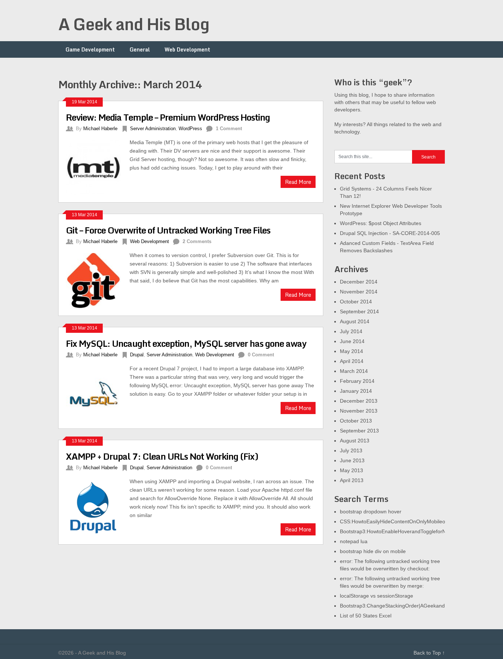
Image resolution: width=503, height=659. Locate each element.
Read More (298, 182)
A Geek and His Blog (133, 24)
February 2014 (357, 381)
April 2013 (351, 480)
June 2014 (352, 341)
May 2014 (351, 351)
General (140, 49)
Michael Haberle (100, 128)
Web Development (187, 49)
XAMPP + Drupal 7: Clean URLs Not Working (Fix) (162, 456)
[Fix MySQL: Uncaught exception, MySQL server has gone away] (98, 392)
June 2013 (352, 460)
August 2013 (354, 441)
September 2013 (359, 431)
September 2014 (359, 311)
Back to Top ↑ (429, 653)
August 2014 (354, 321)
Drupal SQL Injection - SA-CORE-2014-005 (390, 233)
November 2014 (358, 292)
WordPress (190, 128)
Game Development (90, 49)
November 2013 (358, 411)
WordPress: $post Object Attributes (380, 223)
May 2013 (351, 470)
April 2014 (351, 361)
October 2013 (356, 421)
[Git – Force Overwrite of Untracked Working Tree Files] (98, 279)
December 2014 (358, 282)
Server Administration (153, 128)
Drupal (137, 354)
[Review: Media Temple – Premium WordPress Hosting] (98, 166)
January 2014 (356, 391)
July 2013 (351, 450)
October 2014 (356, 301)
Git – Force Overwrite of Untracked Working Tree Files (168, 230)
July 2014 (351, 331)
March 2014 (354, 371)
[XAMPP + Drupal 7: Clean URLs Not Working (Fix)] (98, 507)
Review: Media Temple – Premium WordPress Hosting (168, 117)
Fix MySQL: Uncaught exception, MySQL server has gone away (186, 343)
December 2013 (358, 401)
